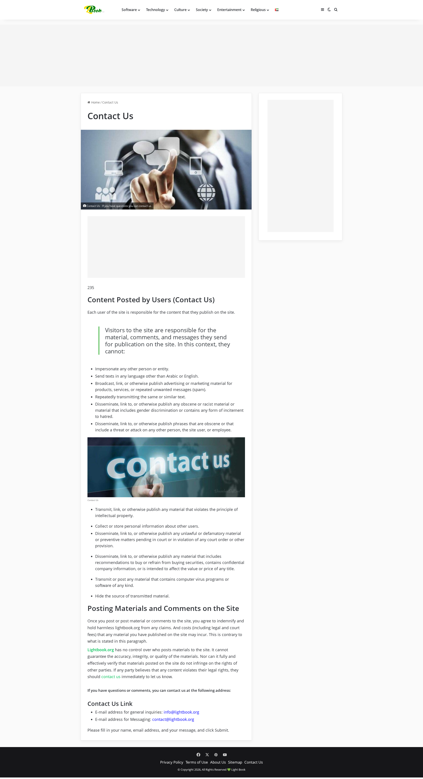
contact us (111, 676)
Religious (258, 9)
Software (129, 9)
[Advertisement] (211, 55)
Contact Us (253, 762)
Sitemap (235, 762)
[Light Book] (95, 10)
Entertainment (229, 9)
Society (202, 9)
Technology (155, 9)
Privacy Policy (171, 762)
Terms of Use (197, 762)
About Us (218, 762)
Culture (180, 9)
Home (95, 102)
